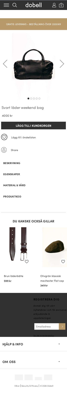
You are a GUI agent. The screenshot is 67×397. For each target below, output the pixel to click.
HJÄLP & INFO (12, 344)
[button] (33, 22)
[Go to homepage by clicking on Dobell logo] (33, 5)
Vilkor (17, 385)
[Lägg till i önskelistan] (4, 137)
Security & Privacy (29, 385)
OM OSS (9, 361)
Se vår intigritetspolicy (44, 335)
